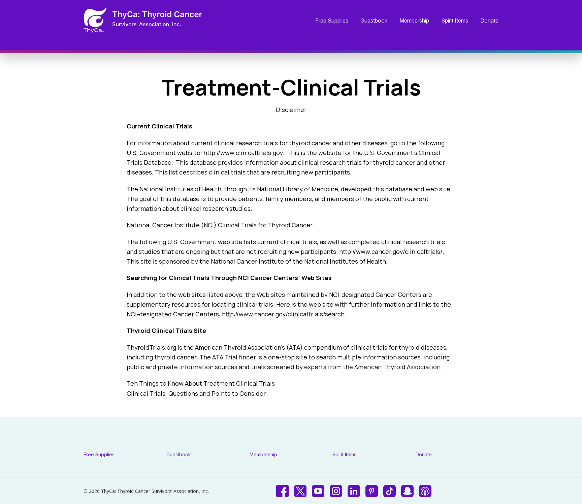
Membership (414, 21)
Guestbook (373, 21)
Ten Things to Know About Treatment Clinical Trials (201, 383)
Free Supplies (331, 21)
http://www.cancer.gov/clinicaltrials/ (391, 251)
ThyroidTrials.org (151, 347)
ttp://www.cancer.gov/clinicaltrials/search (285, 314)
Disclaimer (291, 110)
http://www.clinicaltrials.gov (243, 153)
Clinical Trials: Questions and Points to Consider (196, 393)
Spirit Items (454, 21)
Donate (489, 21)
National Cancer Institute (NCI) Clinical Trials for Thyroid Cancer (220, 225)
